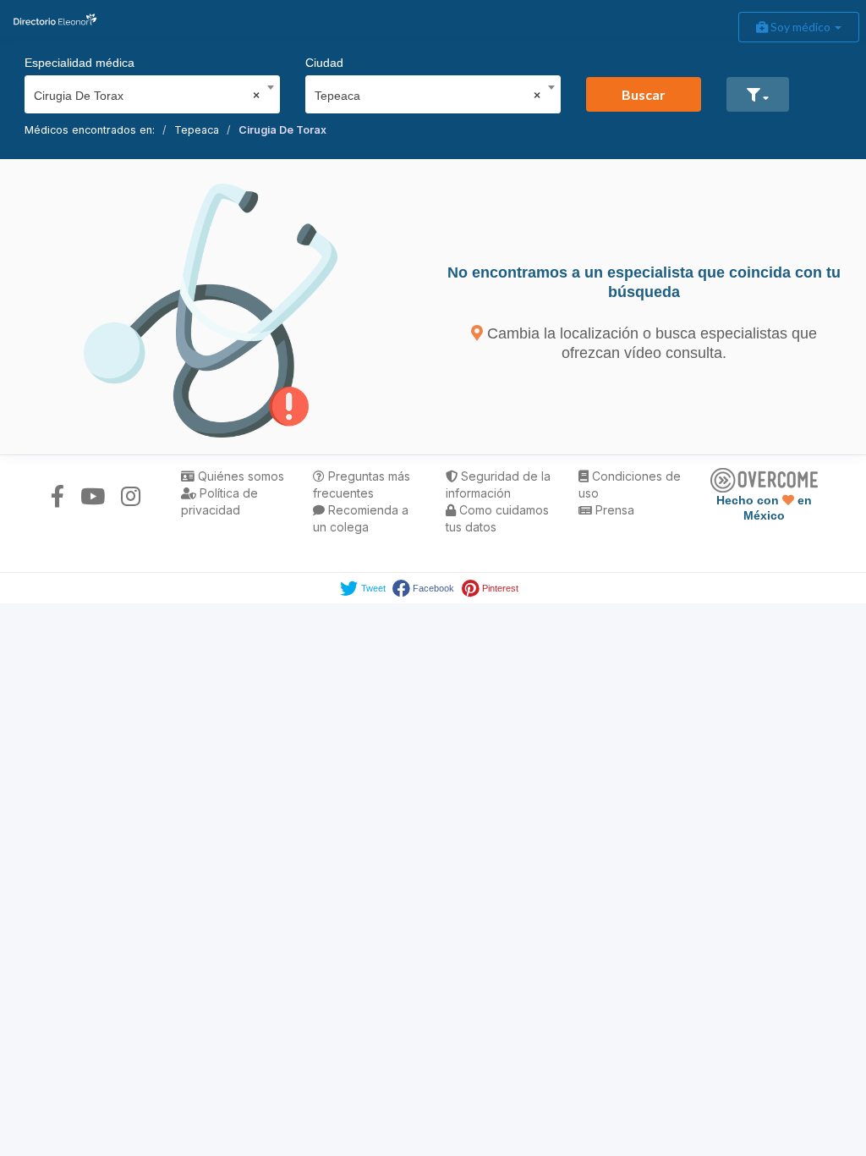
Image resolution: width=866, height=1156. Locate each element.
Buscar (644, 94)
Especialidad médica (79, 62)
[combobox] (147, 91)
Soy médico (800, 26)
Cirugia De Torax (282, 130)
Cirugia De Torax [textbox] (147, 95)
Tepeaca (196, 130)
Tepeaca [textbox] (427, 95)
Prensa (613, 510)
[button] (757, 94)
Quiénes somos (239, 476)
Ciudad (324, 62)
